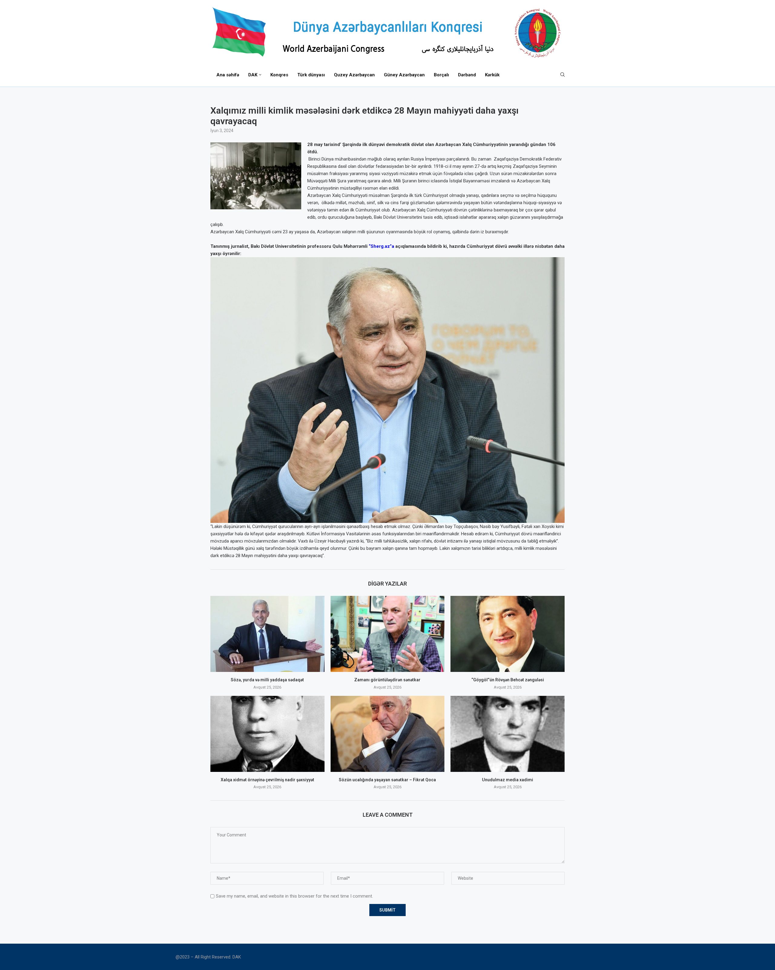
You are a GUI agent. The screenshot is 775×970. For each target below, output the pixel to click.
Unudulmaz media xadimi (507, 779)
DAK (252, 75)
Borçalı (441, 75)
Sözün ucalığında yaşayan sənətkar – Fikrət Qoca (387, 779)
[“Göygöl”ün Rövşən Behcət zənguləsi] (507, 634)
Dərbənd (467, 75)
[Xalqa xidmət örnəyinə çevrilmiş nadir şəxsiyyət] (267, 734)
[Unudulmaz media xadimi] (507, 734)
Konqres (279, 75)
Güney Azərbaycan (404, 75)
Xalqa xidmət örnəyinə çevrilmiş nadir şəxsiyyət (267, 779)
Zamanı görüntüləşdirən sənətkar (387, 679)
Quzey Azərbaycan (354, 75)
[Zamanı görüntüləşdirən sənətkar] (388, 634)
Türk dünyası (311, 75)
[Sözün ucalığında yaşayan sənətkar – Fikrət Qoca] (388, 734)
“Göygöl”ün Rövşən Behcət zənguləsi (507, 679)
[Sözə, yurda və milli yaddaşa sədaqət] (267, 634)
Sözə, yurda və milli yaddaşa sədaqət (267, 679)
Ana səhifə (227, 75)
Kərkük (492, 75)
